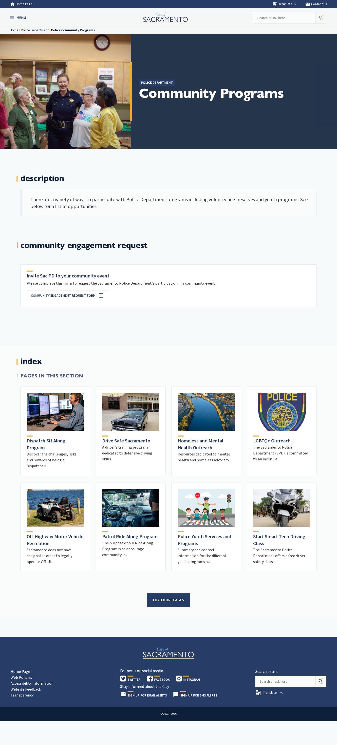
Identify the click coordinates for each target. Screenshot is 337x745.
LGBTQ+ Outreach (272, 440)
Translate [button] (285, 4)
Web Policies (21, 677)
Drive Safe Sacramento (126, 440)
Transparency (22, 695)
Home (14, 30)
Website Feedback (26, 689)
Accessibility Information (32, 683)
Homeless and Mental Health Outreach (200, 444)
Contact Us (316, 4)
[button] (18, 18)
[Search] (321, 681)
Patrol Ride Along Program (130, 536)
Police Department (35, 30)
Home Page (24, 4)
